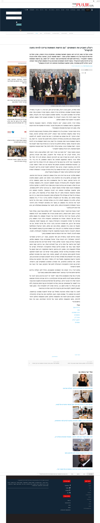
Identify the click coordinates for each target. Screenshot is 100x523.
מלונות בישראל (31, 482)
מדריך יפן (23, 484)
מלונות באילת (19, 482)
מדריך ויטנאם (35, 484)
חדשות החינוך (64, 33)
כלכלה (83, 9)
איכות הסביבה (88, 494)
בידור (37, 9)
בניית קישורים (13, 482)
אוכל (46, 9)
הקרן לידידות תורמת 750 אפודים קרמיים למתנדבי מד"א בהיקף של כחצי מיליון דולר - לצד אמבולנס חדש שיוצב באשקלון (17, 121)
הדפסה (82, 73)
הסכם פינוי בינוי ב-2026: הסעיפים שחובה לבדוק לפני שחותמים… (73, 420)
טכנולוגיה (73, 9)
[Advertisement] (25, 5)
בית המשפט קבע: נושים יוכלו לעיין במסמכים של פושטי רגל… (74, 469)
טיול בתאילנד (34, 485)
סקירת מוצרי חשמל (17, 484)
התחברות (19, 24)
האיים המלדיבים (38, 482)
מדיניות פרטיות (67, 502)
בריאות (57, 9)
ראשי (84, 474)
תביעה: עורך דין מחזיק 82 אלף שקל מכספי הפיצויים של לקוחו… (73, 404)
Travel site (25, 482)
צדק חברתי (89, 499)
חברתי (67, 9)
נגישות (69, 507)
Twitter (67, 488)
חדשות (88, 9)
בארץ (37, 33)
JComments (55, 356)
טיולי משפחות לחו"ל (87, 508)
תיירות (41, 9)
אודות (69, 505)
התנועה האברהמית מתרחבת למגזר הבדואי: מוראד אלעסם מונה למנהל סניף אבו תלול (17, 81)
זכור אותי (19, 22)
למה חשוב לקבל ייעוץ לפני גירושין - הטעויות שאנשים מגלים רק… (73, 437)
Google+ (67, 490)
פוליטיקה (71, 33)
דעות (41, 33)
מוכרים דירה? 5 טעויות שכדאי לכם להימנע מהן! (78, 453)
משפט (78, 9)
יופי (90, 490)
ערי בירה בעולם (42, 484)
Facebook (67, 485)
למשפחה (32, 9)
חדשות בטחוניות (55, 33)
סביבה (62, 9)
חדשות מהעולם (30, 33)
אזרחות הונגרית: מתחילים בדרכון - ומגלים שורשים (77, 388)
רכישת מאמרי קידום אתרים (65, 510)
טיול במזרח (10, 484)
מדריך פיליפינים (29, 484)
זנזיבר (44, 482)
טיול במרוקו (40, 485)
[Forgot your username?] (21, 10)
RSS (68, 492)
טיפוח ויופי (51, 9)
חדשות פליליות (47, 33)
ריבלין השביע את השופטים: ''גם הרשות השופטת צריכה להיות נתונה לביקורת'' (61, 49)
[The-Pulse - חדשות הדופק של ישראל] (83, 5)
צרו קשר (68, 500)
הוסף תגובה (77, 354)
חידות (47, 482)
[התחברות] (21, 30)
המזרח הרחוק (45, 485)
